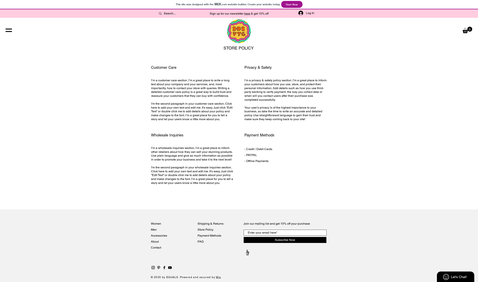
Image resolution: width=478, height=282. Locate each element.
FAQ (201, 241)
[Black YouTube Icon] (170, 267)
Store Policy (205, 229)
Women (156, 223)
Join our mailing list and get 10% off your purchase (276, 223)
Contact (156, 247)
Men (154, 229)
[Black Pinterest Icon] (158, 267)
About (155, 241)
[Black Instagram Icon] (153, 267)
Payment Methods (209, 235)
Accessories (159, 235)
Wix (218, 277)
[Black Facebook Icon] (164, 267)
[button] (9, 30)
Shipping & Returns (211, 223)
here (247, 13)
